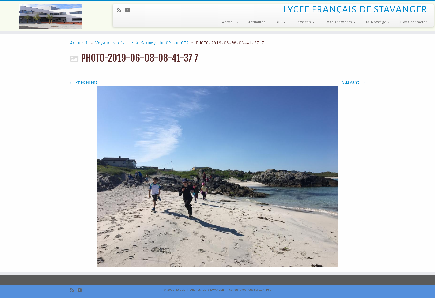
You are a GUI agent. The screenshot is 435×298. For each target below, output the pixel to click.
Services (304, 22)
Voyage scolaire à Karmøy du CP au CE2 (142, 43)
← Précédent (84, 82)
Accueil (229, 22)
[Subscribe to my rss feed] (120, 10)
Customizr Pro (259, 289)
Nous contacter (413, 22)
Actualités (257, 22)
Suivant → (353, 82)
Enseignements (339, 22)
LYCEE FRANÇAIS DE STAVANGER (200, 289)
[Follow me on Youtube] (128, 10)
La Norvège (376, 22)
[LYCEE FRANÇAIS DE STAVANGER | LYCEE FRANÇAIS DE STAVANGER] (50, 16)
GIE (279, 22)
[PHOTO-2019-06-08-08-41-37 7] (217, 176)
